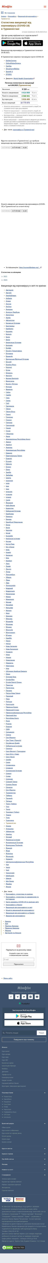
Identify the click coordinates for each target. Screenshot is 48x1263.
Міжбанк (5, 1069)
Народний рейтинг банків (10, 1083)
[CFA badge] (32, 1200)
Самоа (8, 735)
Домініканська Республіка (15, 450)
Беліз (8, 337)
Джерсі (8, 442)
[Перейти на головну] (7, 6)
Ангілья (8, 306)
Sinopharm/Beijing (12, 69)
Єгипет (8, 467)
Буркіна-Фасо (11, 365)
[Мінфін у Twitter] (24, 996)
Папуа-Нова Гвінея (13, 693)
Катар (8, 525)
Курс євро (5, 1057)
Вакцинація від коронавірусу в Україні (20, 913)
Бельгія (8, 334)
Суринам (9, 779)
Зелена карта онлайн (9, 1179)
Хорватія (9, 859)
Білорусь (9, 373)
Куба (7, 550)
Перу (8, 699)
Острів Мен (10, 680)
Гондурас (9, 417)
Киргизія (9, 530)
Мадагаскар (10, 594)
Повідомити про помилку (24, 1040)
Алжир (8, 301)
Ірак (7, 486)
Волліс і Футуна (12, 384)
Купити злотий (6, 1142)
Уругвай (9, 837)
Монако (9, 627)
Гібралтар (9, 434)
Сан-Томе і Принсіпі (13, 740)
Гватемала (10, 406)
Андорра (9, 309)
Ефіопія (9, 464)
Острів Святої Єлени (14, 682)
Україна (9, 834)
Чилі (7, 870)
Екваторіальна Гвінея (14, 456)
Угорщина (9, 829)
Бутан (8, 370)
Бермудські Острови (13, 342)
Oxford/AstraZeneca (13, 63)
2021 (5, 276)
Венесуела (10, 381)
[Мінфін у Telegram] (17, 996)
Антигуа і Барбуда (13, 312)
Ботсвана (9, 353)
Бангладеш (10, 326)
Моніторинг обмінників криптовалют (14, 1086)
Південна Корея (12, 707)
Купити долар (6, 1136)
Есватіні (9, 458)
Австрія (8, 293)
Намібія (9, 638)
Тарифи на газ (6, 1074)
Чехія (8, 867)
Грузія (8, 431)
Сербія (8, 760)
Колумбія (9, 536)
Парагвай (9, 696)
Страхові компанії (8, 1190)
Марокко (9, 616)
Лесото (8, 569)
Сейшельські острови (14, 746)
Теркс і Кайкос (11, 804)
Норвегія (9, 652)
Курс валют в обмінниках (10, 1130)
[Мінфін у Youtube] (37, 996)
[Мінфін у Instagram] (30, 996)
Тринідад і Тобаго (12, 812)
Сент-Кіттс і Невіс (12, 754)
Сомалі (8, 773)
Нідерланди (10, 660)
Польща (9, 702)
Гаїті (7, 403)
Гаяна (8, 400)
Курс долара (6, 1054)
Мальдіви (9, 608)
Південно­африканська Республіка (18, 713)
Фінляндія (9, 856)
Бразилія (9, 356)
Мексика (9, 619)
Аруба (8, 318)
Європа (8, 921)
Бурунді (9, 367)
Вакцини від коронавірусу (15, 916)
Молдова (9, 624)
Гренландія (10, 425)
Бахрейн (9, 331)
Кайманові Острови (13, 511)
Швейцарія (10, 876)
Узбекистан (10, 831)
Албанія (9, 298)
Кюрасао (9, 555)
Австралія (9, 290)
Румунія (9, 726)
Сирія (8, 762)
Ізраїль (8, 478)
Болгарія (9, 345)
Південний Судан (12, 710)
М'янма (9, 635)
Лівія (7, 583)
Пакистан (9, 685)
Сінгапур (9, 787)
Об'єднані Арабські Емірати (16, 671)
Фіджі (8, 851)
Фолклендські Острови (14, 842)
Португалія (10, 704)
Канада (8, 519)
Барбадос (9, 329)
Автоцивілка (6, 1187)
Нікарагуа (9, 663)
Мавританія (10, 591)
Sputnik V (9, 71)
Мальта (8, 610)
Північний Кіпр (11, 715)
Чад (7, 864)
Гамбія (8, 395)
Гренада (9, 422)
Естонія (9, 461)
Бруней (8, 362)
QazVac (9, 66)
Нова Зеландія (11, 646)
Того (7, 807)
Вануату (9, 376)
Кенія (8, 528)
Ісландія (9, 494)
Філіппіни (9, 853)
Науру (8, 641)
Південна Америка (12, 928)
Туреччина (10, 820)
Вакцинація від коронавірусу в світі (19, 907)
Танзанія (9, 798)
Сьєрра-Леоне (11, 784)
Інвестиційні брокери (9, 1066)
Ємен (8, 469)
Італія (8, 500)
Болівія (8, 348)
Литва (8, 572)
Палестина (10, 688)
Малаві (8, 602)
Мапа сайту (7, 978)
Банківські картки (7, 1063)
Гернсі (8, 414)
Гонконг (9, 420)
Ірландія (9, 492)
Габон (8, 392)
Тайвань (9, 795)
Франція (9, 848)
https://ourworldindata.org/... (29, 267)
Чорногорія (10, 873)
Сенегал (9, 748)
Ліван (8, 580)
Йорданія (9, 503)
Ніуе (7, 668)
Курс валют (5, 1051)
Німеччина (10, 666)
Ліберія (8, 577)
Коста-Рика (10, 544)
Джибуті (9, 445)
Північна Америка (11, 926)
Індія (7, 483)
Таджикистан (11, 793)
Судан (8, 776)
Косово (8, 541)
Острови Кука (11, 677)
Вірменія (9, 389)
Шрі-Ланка (10, 881)
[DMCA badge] (24, 1248)
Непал (8, 644)
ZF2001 (9, 74)
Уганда (8, 826)
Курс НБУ (5, 1060)
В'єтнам (9, 387)
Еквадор (9, 453)
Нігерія (8, 657)
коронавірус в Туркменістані (23, 130)
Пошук (41, 1033)
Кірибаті (9, 561)
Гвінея (8, 409)
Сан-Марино (10, 737)
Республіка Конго (12, 718)
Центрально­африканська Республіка (20, 862)
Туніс (8, 818)
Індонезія (9, 481)
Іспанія (8, 497)
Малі (7, 613)
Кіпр (7, 558)
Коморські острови (13, 539)
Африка (8, 930)
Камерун (9, 516)
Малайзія (9, 605)
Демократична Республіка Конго (18, 439)
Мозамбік (9, 621)
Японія (8, 887)
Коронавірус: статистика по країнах (19, 894)
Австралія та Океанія (13, 933)
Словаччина (10, 765)
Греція (8, 428)
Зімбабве (9, 475)
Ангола (8, 304)
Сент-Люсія (10, 757)
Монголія (9, 630)
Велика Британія (12, 378)
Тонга (8, 809)
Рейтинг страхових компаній (11, 1184)
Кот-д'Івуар (10, 547)
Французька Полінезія (14, 845)
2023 (5, 280)
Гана (7, 398)
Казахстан (10, 508)
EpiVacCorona (11, 60)
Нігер (8, 655)
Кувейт (8, 552)
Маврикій (9, 588)
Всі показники (10, 13)
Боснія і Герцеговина (14, 351)
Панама (9, 691)
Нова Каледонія (12, 649)
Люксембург (10, 574)
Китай (8, 533)
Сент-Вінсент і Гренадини (15, 751)
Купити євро (6, 1139)
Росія (8, 721)
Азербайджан (11, 295)
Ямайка (9, 884)
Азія (6, 924)
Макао (8, 597)
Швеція (8, 878)
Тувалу (8, 815)
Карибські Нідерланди (14, 522)
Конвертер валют (7, 1077)
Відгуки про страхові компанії (12, 1182)
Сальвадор (10, 732)
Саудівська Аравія (13, 743)
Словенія (9, 768)
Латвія (8, 566)
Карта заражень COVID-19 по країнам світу (22, 902)
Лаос (8, 563)
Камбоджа (10, 514)
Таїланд (9, 801)
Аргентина (10, 315)
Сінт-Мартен (10, 790)
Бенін (8, 340)
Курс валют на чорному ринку (12, 1133)
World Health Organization (23, 78)
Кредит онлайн (7, 1080)
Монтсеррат (10, 632)
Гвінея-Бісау (10, 411)
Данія (8, 436)
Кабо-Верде (10, 505)
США (8, 729)
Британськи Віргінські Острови (17, 359)
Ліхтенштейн (10, 585)
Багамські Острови (13, 323)
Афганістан (10, 320)
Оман (8, 674)
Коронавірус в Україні (14, 905)
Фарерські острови (13, 840)
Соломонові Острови (14, 771)
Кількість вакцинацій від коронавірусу (20, 910)
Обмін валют (6, 1127)
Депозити (5, 1072)
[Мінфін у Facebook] (11, 996)
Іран (7, 489)
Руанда (8, 724)
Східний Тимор (11, 782)
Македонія (10, 599)
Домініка (9, 447)
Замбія (8, 472)
